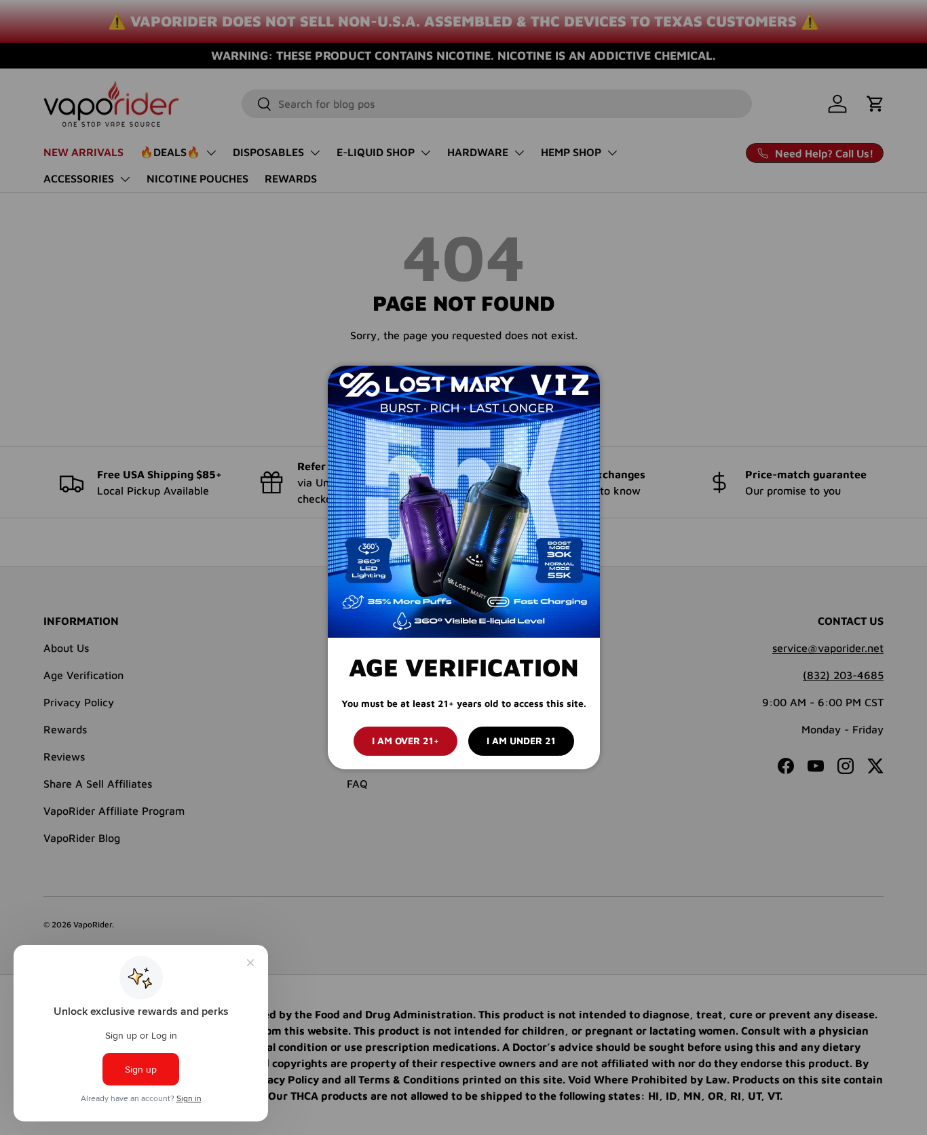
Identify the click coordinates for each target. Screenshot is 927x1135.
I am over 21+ (405, 740)
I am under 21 (521, 740)
